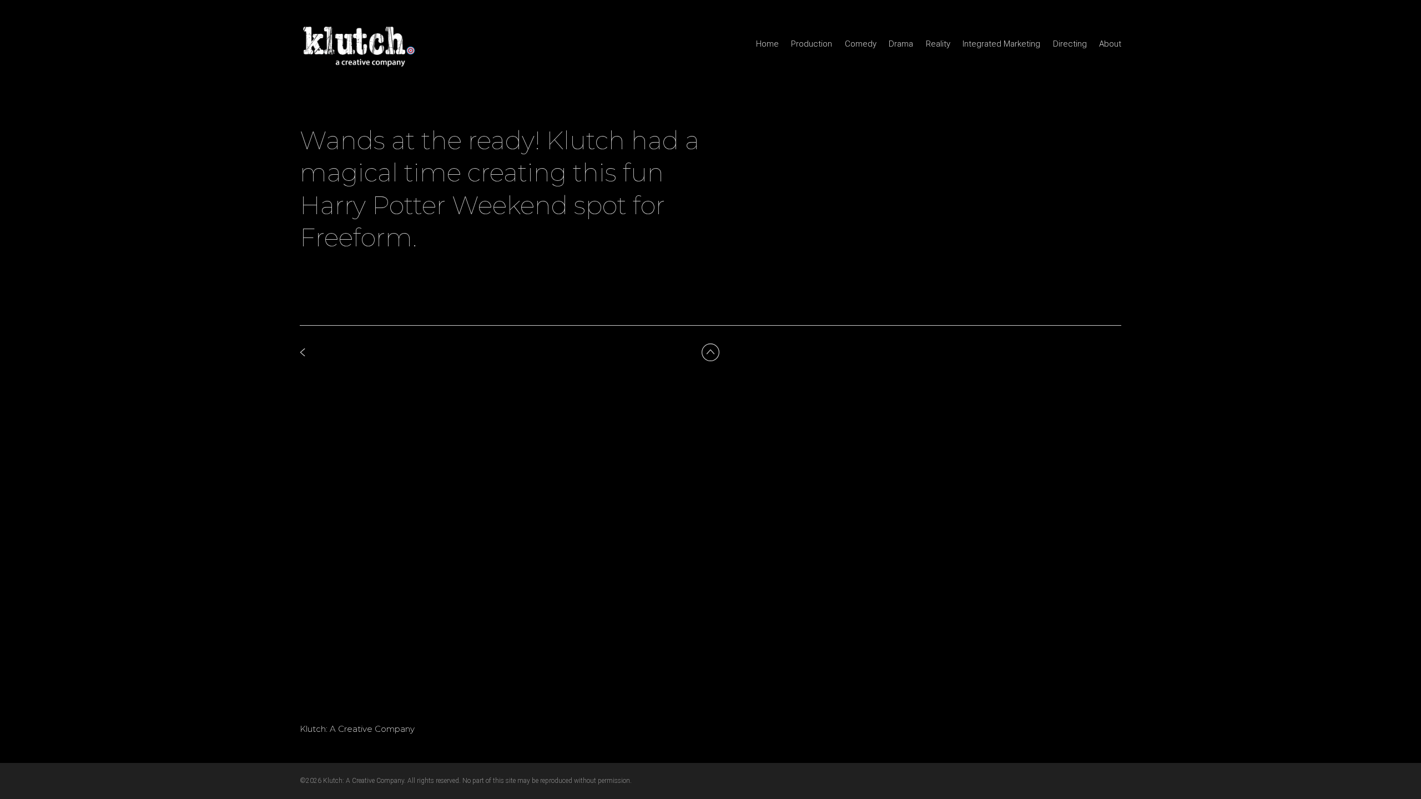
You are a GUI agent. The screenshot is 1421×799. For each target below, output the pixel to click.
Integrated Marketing (1001, 44)
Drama (901, 44)
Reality (938, 44)
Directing (1070, 44)
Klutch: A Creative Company (357, 729)
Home (767, 44)
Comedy (860, 44)
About (1110, 44)
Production (811, 44)
